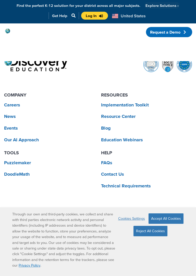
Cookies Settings (131, 218)
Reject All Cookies (150, 231)
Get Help (59, 15)
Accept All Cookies (166, 218)
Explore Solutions (162, 5)
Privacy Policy (29, 265)
